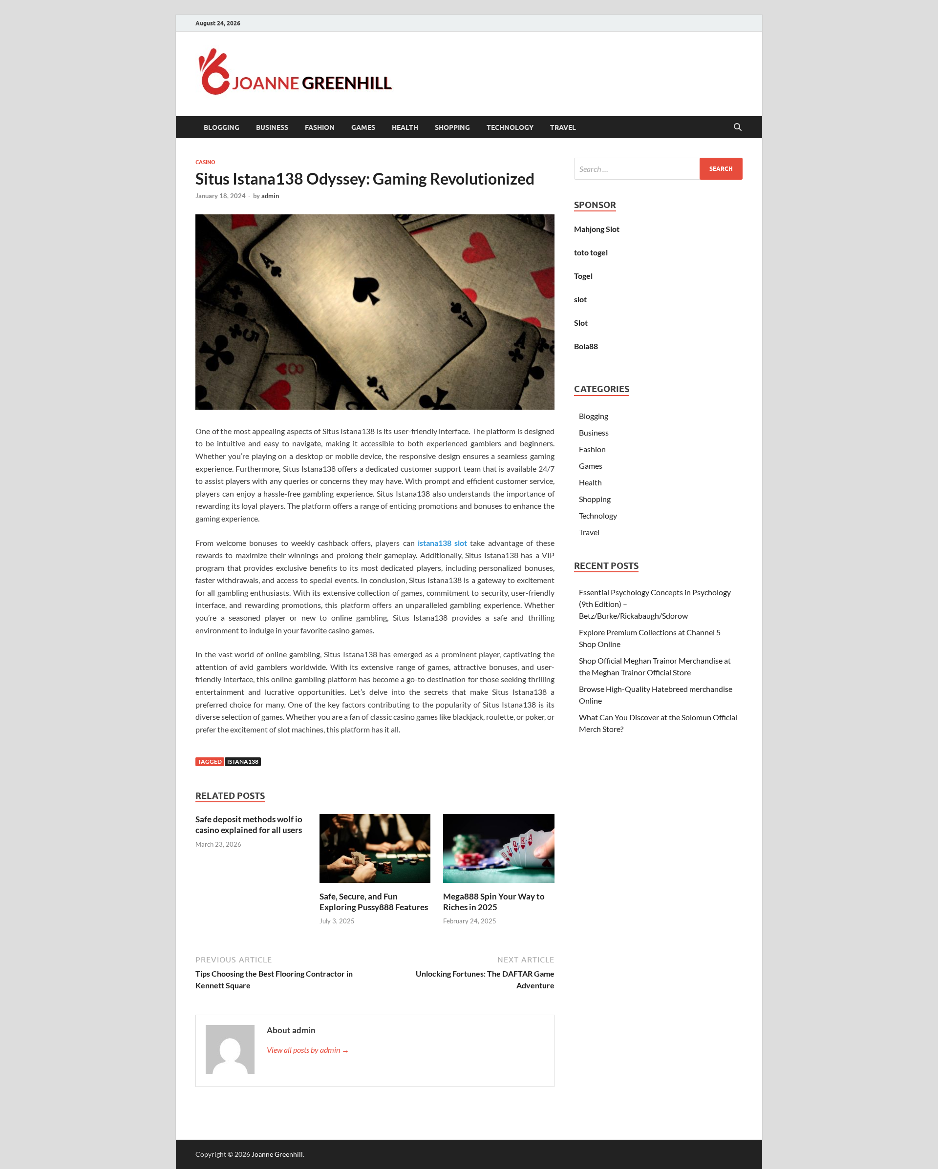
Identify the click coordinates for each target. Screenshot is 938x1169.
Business (272, 127)
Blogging (221, 127)
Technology (510, 127)
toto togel (591, 252)
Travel (563, 127)
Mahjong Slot (596, 228)
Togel (583, 275)
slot (580, 299)
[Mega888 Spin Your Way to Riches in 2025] (498, 851)
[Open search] (737, 127)
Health (405, 127)
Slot (581, 322)
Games (363, 127)
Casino (205, 162)
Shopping (452, 127)
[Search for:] (658, 169)
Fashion (320, 127)
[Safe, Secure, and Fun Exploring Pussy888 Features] (375, 851)
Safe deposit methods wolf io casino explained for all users (248, 824)
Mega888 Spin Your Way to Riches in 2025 (494, 901)
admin (270, 196)
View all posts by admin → (308, 1049)
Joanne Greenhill (277, 1154)
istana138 (242, 761)
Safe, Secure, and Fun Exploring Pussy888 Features (374, 901)
